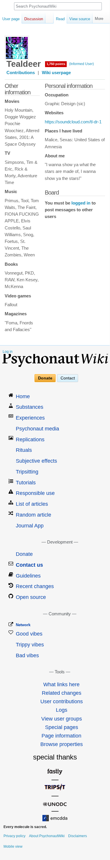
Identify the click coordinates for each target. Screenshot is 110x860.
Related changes (61, 693)
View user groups (61, 719)
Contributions (20, 72)
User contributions (61, 701)
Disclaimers (77, 836)
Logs (61, 710)
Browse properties (61, 744)
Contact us (29, 565)
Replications (30, 439)
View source (79, 19)
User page (11, 19)
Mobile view (13, 846)
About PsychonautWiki (47, 836)
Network (23, 625)
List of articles (32, 504)
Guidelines (28, 576)
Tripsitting (27, 472)
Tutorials (26, 483)
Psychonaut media (37, 429)
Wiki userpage (56, 72)
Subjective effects (36, 461)
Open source (31, 597)
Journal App (30, 526)
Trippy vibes (30, 645)
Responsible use (35, 493)
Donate (45, 378)
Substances (29, 407)
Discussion (33, 19)
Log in (8, 352)
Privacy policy (14, 836)
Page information (61, 736)
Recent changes (35, 586)
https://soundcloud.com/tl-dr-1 (73, 122)
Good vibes (29, 634)
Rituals (24, 450)
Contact (68, 378)
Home (23, 396)
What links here (61, 684)
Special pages (61, 727)
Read (60, 19)
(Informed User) (81, 64)
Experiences (30, 418)
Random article (33, 515)
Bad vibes (27, 655)
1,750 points (56, 64)
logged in (80, 203)
